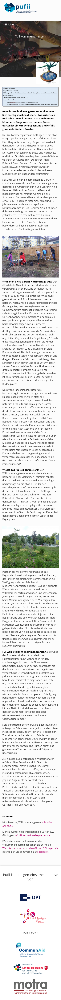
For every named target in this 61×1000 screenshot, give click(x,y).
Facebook (42, 851)
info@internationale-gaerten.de (32, 835)
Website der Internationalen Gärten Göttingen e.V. (30, 848)
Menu (9, 24)
